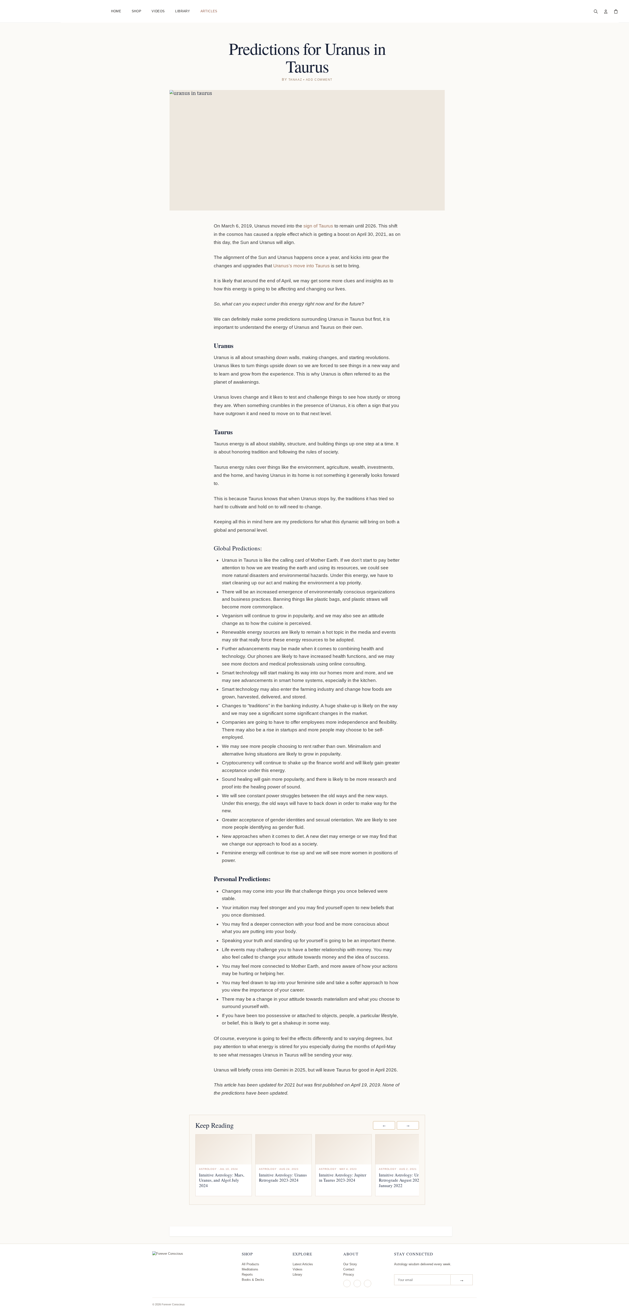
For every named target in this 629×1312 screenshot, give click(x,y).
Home (116, 11)
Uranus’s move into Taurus (302, 265)
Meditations (250, 1269)
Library (182, 11)
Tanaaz (295, 79)
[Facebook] (357, 1283)
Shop (137, 11)
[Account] (606, 11)
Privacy (348, 1274)
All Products (250, 1264)
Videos (158, 11)
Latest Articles (303, 1264)
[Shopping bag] (616, 11)
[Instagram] (347, 1283)
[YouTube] (367, 1283)
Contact (348, 1269)
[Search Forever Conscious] (596, 11)
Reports (247, 1274)
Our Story (350, 1264)
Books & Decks (253, 1280)
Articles (208, 11)
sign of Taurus (318, 225)
